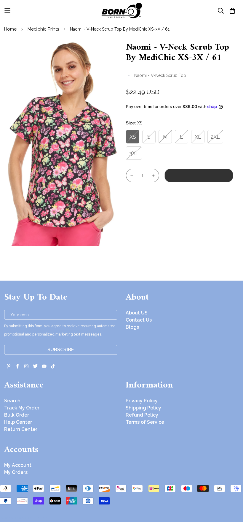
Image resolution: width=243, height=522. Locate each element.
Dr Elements (37, 518)
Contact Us (139, 320)
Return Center (20, 429)
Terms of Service (145, 422)
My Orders (16, 472)
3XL (134, 153)
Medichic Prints (43, 29)
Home (10, 29)
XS (133, 137)
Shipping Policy (143, 408)
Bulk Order (16, 415)
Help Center (18, 422)
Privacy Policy (142, 401)
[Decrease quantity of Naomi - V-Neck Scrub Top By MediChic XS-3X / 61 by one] (132, 176)
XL (198, 137)
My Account (17, 465)
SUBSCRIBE (60, 349)
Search (12, 401)
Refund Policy (142, 415)
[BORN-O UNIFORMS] (121, 10)
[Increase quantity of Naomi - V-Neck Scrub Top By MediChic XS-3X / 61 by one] (153, 176)
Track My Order (21, 408)
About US (137, 313)
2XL (215, 137)
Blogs (132, 327)
